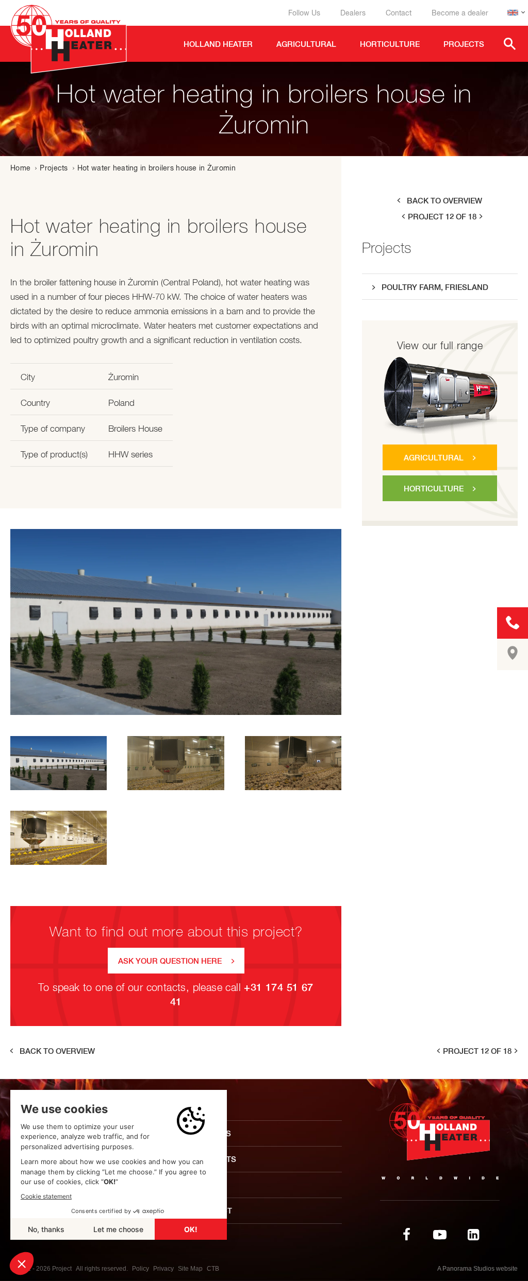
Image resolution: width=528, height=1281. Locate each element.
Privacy (163, 1268)
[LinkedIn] (473, 1235)
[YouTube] (440, 1235)
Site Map (190, 1268)
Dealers (353, 13)
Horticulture (434, 488)
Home (20, 168)
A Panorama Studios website (477, 1268)
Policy (140, 1268)
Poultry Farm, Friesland (435, 287)
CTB (213, 1268)
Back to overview (444, 200)
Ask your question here (170, 961)
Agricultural (434, 457)
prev (403, 216)
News (206, 1185)
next (481, 216)
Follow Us (304, 13)
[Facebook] (406, 1235)
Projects (54, 168)
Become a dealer (460, 13)
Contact (398, 13)
